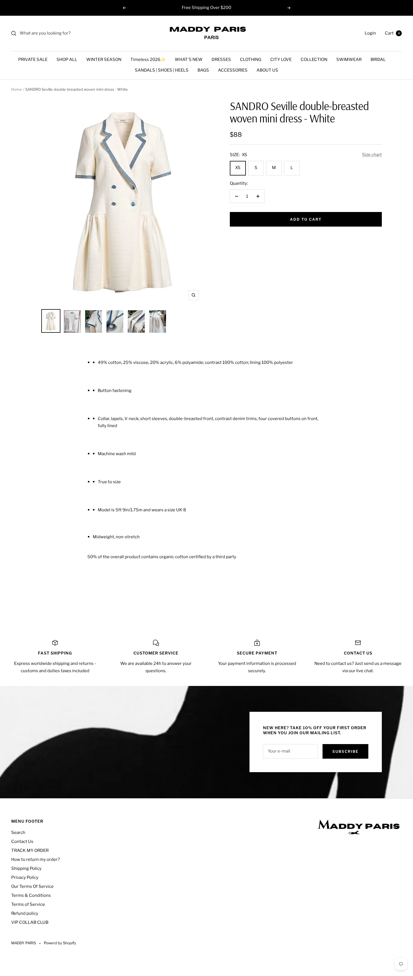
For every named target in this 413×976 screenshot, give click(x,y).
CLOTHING (250, 59)
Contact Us (22, 841)
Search (18, 832)
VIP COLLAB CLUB (29, 922)
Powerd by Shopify (60, 943)
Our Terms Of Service (32, 886)
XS (237, 167)
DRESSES (221, 59)
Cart (392, 33)
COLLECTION (314, 59)
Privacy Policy (24, 877)
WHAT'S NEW (189, 59)
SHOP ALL (66, 59)
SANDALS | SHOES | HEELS (162, 70)
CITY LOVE (281, 59)
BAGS (203, 70)
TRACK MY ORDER (30, 850)
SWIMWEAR (349, 59)
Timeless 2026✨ (148, 59)
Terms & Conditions (31, 895)
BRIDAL (378, 59)
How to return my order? (35, 859)
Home (16, 89)
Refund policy (24, 913)
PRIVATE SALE (32, 59)
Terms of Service (28, 904)
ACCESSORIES (233, 70)
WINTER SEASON (103, 59)
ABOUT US (267, 70)
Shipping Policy (26, 868)
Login (370, 33)
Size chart (372, 154)
